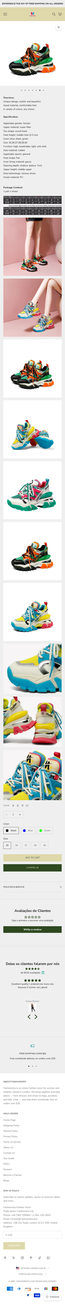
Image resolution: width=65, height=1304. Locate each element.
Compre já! (32, 867)
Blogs (6, 1180)
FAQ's (6, 1163)
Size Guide (8, 1158)
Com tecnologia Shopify (43, 1281)
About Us (8, 1147)
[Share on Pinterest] (22, 805)
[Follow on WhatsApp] (48, 1257)
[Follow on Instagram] (22, 1257)
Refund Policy (10, 1131)
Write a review (33, 929)
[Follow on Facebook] (5, 1257)
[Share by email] (27, 805)
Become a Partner (12, 1175)
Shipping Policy (11, 1125)
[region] (32, 1052)
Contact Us (9, 1153)
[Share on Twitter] (17, 805)
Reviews (7, 1169)
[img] (32, 969)
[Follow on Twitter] (13, 1257)
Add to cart (32, 857)
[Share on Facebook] (13, 805)
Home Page (9, 1120)
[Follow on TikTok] (39, 1257)
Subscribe (14, 1245)
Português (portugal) (31, 1274)
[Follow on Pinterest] (31, 1257)
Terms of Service (11, 1142)
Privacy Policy (10, 1136)
